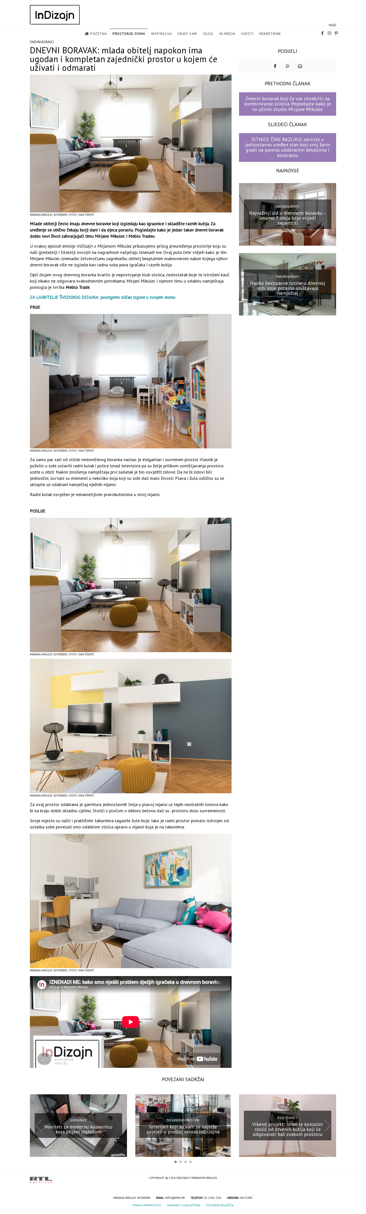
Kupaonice (78, 1120)
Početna (98, 33)
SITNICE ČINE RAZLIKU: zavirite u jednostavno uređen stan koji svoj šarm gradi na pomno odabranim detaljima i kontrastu (287, 147)
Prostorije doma (129, 33)
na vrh (331, 1178)
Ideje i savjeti (287, 1118)
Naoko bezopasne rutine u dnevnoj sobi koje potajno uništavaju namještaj (287, 288)
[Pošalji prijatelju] (300, 66)
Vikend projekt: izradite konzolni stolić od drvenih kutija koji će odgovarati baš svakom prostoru (287, 1129)
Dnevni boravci (42, 42)
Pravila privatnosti (146, 1205)
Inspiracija (161, 33)
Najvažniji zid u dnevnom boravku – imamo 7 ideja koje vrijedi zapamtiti (287, 218)
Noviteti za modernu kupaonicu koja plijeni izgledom (78, 1129)
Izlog (208, 33)
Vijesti (247, 33)
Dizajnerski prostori (183, 1120)
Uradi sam (187, 33)
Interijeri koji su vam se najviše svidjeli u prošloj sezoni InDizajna (183, 1129)
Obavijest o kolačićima (183, 1205)
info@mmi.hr (175, 1198)
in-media (227, 33)
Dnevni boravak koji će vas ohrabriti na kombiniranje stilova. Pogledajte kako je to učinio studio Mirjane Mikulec (287, 103)
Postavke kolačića (220, 1205)
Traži (332, 25)
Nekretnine (270, 33)
